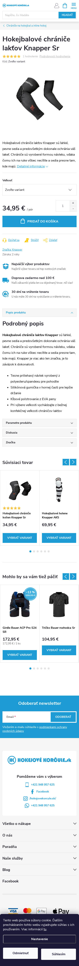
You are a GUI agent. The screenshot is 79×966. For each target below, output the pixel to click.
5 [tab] (45, 551)
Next (73, 462)
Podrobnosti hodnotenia (55, 56)
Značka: (12, 250)
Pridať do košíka (42, 221)
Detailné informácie (31, 166)
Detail (20, 538)
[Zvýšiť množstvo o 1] (73, 203)
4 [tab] (41, 551)
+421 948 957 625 (42, 785)
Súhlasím (58, 954)
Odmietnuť (21, 953)
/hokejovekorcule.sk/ (43, 798)
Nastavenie (39, 939)
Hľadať (67, 15)
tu (45, 929)
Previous (66, 462)
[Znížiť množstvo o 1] (73, 208)
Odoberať (63, 717)
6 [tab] (49, 551)
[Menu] (73, 5)
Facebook (42, 791)
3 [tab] (38, 551)
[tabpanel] (20, 507)
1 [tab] (30, 551)
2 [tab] (34, 551)
